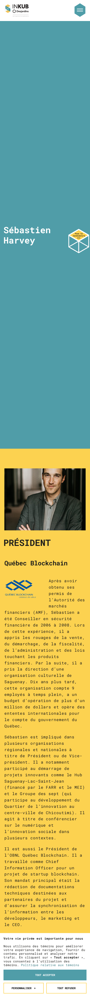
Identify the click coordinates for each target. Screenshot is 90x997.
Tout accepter (45, 975)
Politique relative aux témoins (50, 965)
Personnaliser (24, 988)
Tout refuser (66, 988)
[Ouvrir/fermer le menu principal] (80, 10)
